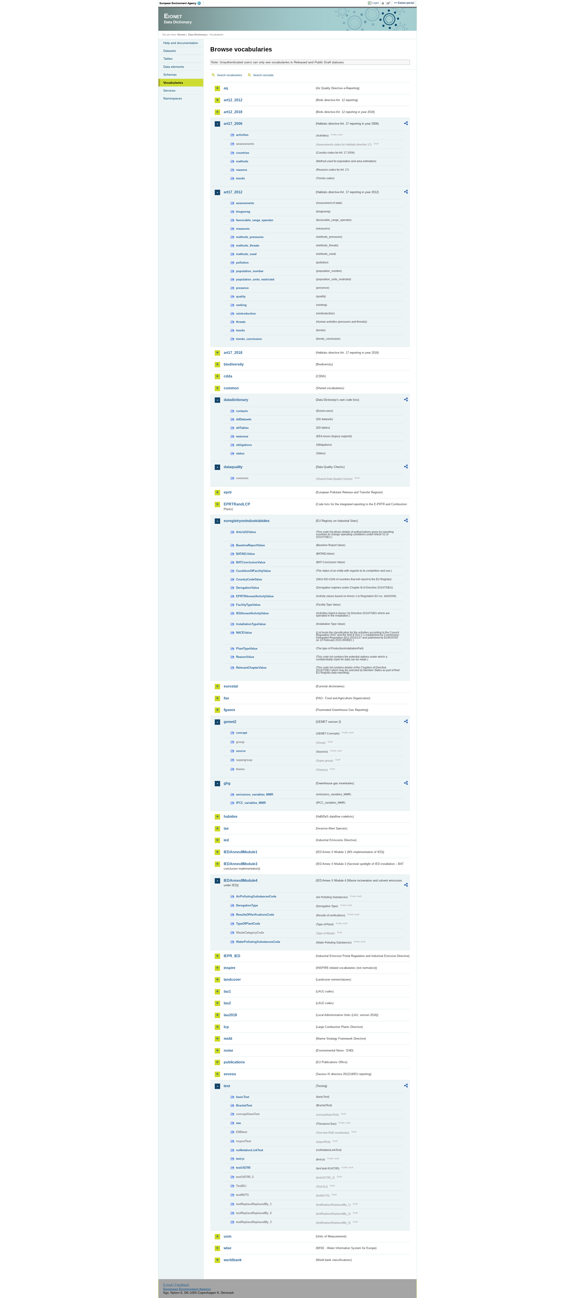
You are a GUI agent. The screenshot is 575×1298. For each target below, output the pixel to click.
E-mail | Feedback (176, 1285)
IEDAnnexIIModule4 (240, 880)
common (231, 388)
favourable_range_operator (254, 220)
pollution (242, 262)
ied (226, 840)
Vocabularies (173, 82)
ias (226, 828)
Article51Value (246, 532)
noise (228, 1050)
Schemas (170, 74)
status (240, 453)
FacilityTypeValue (248, 604)
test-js (240, 1158)
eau (238, 1123)
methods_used (246, 254)
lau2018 (230, 1015)
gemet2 (230, 722)
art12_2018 (233, 112)
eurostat (231, 686)
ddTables (242, 428)
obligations (244, 445)
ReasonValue (245, 657)
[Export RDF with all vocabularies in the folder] (406, 124)
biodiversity (234, 364)
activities (242, 135)
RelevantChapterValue (251, 667)
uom (227, 1236)
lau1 (227, 991)
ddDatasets (243, 419)
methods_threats (247, 245)
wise (227, 1248)
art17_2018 (233, 353)
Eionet (181, 34)
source (240, 751)
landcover (232, 979)
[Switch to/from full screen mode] (389, 3)
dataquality (233, 467)
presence (242, 288)
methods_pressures (249, 237)
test (227, 1086)
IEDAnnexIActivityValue (252, 613)
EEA (182, 3)
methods (242, 161)
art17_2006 (233, 124)
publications (234, 1062)
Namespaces (172, 98)
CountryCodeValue (249, 579)
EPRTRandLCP (237, 504)
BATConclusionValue (250, 562)
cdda (228, 376)
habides (230, 816)
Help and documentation (180, 43)
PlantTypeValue (246, 648)
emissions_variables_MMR (254, 794)
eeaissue (242, 436)
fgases (229, 710)
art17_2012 (233, 192)
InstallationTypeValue (251, 624)
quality (240, 296)
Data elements (173, 66)
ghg (227, 783)
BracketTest (244, 1105)
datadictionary (236, 400)
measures (243, 228)
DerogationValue (247, 587)
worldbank (233, 1260)
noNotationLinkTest (249, 1150)
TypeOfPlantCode (248, 923)
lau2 (227, 1003)
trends (240, 178)
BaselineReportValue (250, 545)
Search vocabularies (229, 75)
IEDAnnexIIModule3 (240, 864)
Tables (167, 58)
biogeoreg (243, 211)
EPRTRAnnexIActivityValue (255, 596)
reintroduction (246, 313)
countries (242, 152)
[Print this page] (383, 3)
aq (226, 88)
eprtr (228, 492)
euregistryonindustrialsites (247, 521)
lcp (226, 1027)
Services (169, 90)
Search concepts (263, 75)
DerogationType (247, 905)
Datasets (169, 51)
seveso (230, 1074)
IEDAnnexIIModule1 (240, 852)
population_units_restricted (255, 279)
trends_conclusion (249, 339)
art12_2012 (233, 100)
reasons (241, 170)
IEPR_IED (232, 956)
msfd (228, 1038)
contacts (242, 411)
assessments (245, 203)
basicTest (242, 1097)
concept (241, 732)
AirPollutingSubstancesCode (256, 896)
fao (226, 698)
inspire (229, 968)
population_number (249, 271)
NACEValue (244, 632)
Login (375, 3)
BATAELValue (245, 553)
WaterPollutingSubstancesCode (258, 941)
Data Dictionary (197, 34)
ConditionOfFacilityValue (253, 571)
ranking (241, 305)
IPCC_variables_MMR (251, 802)
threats (240, 322)
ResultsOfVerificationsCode (255, 914)
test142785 (243, 1167)
